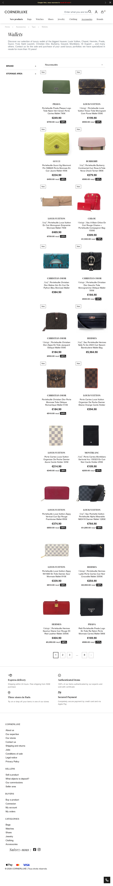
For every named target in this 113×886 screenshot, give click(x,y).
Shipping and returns (15, 746)
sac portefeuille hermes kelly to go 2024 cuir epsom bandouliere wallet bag (92, 345)
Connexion (11, 803)
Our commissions (14, 782)
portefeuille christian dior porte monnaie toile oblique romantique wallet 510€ (56, 402)
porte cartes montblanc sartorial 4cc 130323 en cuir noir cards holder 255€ (92, 459)
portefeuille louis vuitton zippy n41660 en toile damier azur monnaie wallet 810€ (56, 573)
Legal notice (11, 757)
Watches (10, 828)
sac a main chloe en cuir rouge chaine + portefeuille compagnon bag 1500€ (92, 226)
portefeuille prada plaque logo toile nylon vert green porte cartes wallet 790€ (56, 111)
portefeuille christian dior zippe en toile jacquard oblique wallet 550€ (56, 345)
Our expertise (12, 734)
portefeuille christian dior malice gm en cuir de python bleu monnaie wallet (56, 285)
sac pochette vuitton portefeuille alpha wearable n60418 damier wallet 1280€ (91, 516)
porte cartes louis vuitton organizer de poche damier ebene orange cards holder (92, 402)
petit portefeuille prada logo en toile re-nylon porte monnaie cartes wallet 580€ (92, 631)
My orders (10, 811)
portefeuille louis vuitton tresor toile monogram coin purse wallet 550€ (92, 111)
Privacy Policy (12, 761)
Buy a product (12, 799)
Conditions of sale (14, 753)
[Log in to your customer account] (96, 11)
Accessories (12, 844)
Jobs (8, 749)
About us (10, 730)
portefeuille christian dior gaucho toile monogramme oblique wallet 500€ (92, 286)
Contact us (11, 742)
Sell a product (12, 774)
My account (11, 807)
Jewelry (9, 836)
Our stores (11, 738)
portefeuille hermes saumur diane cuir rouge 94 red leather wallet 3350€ (56, 631)
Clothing (9, 840)
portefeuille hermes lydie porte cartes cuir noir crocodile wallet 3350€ (91, 573)
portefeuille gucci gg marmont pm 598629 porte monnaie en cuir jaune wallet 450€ (56, 168)
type (34, 27)
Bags (8, 824)
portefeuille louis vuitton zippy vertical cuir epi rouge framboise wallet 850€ (56, 516)
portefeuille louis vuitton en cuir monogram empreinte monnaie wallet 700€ (56, 225)
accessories (21, 27)
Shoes (9, 832)
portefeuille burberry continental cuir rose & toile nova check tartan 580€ (91, 168)
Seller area (11, 786)
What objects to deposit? (17, 778)
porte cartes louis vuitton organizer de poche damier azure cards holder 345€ (56, 459)
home (7, 27)
